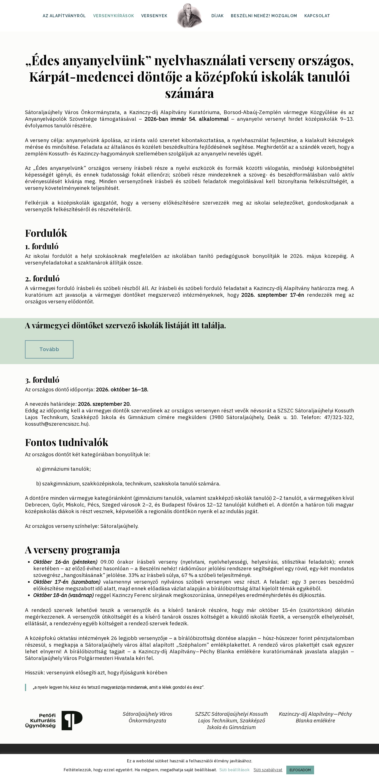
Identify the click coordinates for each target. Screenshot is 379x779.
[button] (49, 349)
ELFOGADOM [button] (300, 770)
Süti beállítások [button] (234, 769)
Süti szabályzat (268, 769)
